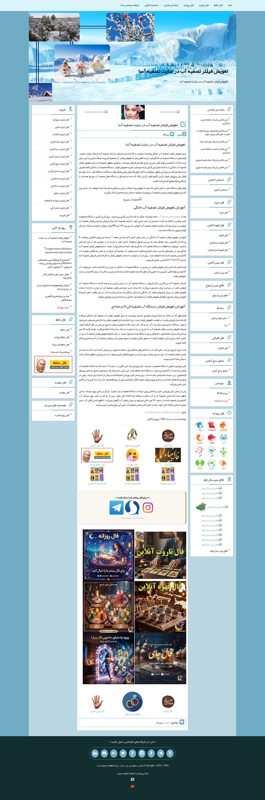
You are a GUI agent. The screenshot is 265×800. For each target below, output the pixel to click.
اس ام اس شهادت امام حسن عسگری (215, 121)
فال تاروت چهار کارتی (59, 156)
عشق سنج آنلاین (220, 370)
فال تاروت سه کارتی (59, 148)
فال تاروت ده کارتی (60, 185)
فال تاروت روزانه (61, 119)
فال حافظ (218, 5)
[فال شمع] (108, 607)
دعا (226, 325)
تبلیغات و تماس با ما (130, 5)
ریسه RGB (222, 393)
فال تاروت (204, 5)
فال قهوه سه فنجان (218, 242)
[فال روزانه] (108, 556)
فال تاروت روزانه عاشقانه (57, 200)
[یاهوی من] (170, 753)
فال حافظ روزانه (61, 337)
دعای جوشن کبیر (219, 317)
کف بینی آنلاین (221, 272)
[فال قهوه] (160, 607)
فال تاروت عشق (61, 192)
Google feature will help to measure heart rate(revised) (58, 250)
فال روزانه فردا (62, 414)
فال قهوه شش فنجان (218, 249)
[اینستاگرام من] (141, 753)
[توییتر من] (123, 753)
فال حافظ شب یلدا (60, 344)
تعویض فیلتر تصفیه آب (169, 216)
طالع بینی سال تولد (219, 550)
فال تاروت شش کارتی (58, 170)
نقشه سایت (122, 773)
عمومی (167, 722)
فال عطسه (64, 392)
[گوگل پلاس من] (113, 753)
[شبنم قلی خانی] (96, 112)
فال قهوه (223, 235)
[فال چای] (160, 659)
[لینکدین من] (95, 753)
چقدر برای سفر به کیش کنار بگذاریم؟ (57, 276)
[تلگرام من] (160, 753)
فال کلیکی (223, 347)
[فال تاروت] (160, 556)
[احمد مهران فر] (170, 112)
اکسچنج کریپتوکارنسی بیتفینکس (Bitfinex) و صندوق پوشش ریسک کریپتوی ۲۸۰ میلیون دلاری (55, 263)
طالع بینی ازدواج (220, 295)
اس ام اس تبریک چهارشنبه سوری (212, 159)
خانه (230, 5)
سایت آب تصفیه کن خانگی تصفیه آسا (162, 411)
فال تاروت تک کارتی (59, 141)
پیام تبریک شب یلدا (60, 351)
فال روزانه (188, 5)
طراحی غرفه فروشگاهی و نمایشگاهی (58, 298)
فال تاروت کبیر (62, 126)
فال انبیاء (223, 212)
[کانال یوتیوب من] (104, 753)
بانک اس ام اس (171, 5)
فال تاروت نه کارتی (60, 178)
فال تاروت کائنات (60, 134)
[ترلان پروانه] (133, 112)
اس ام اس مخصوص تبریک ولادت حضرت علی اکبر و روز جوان (213, 132)
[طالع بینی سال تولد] (211, 517)
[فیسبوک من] (151, 753)
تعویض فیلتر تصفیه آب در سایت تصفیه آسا (183, 70)
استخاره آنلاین (151, 5)
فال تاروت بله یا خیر (59, 207)
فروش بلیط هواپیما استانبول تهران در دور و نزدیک (54, 287)
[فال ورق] (108, 659)
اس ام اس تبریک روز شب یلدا (214, 141)
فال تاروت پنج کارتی (59, 163)
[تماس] (132, 753)
